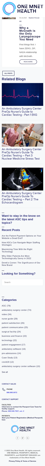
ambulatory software (14, 349)
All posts (8, 73)
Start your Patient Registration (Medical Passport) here (22, 419)
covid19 (8, 362)
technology (9, 340)
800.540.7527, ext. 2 (16, 411)
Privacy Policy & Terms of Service (22, 461)
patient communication (15, 327)
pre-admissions (11, 353)
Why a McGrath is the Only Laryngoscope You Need (29, 33)
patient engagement (13, 345)
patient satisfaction (13, 323)
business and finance (14, 336)
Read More (28, 62)
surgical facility (11, 332)
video (7, 314)
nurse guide (10, 319)
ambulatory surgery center (16, 310)
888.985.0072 (12, 392)
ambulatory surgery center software (21, 366)
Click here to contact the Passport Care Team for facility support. (22, 408)
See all (5, 372)
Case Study (9, 358)
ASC (6, 306)
